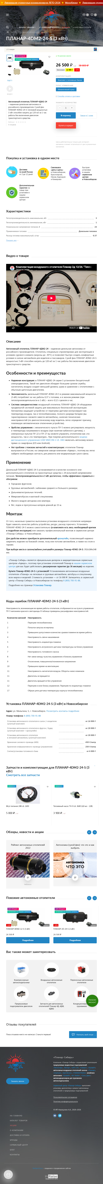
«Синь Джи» (86, 1075)
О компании (16, 1130)
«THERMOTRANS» (79, 1073)
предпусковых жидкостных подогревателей (70, 1065)
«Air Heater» (75, 1075)
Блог (12, 1150)
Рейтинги (27, 884)
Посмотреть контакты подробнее (62, 711)
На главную (16, 1115)
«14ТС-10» (75, 1067)
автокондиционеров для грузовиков (67, 1078)
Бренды (13, 1140)
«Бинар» (67, 1067)
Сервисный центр (19, 1145)
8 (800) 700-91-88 (71, 580)
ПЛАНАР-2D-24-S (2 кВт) (64, 929)
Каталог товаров (18, 1120)
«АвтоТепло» (67, 1073)
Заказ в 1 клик (86, 115)
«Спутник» (57, 1073)
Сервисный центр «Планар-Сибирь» (67, 1085)
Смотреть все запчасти (23, 775)
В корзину (66, 115)
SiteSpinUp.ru (38, 1168)
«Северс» (83, 1067)
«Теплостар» (58, 1067)
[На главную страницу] (51, 14)
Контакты (15, 1154)
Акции (13, 1125)
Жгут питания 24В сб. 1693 (17, 806)
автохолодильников (61, 1081)
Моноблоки (60, 2)
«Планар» (91, 1070)
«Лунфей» (91, 1067)
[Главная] (7, 32)
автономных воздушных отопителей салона (70, 1070)
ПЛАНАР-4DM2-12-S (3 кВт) (18, 929)
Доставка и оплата (20, 1135)
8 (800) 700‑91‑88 (32, 715)
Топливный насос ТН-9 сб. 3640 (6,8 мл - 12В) (73, 806)
